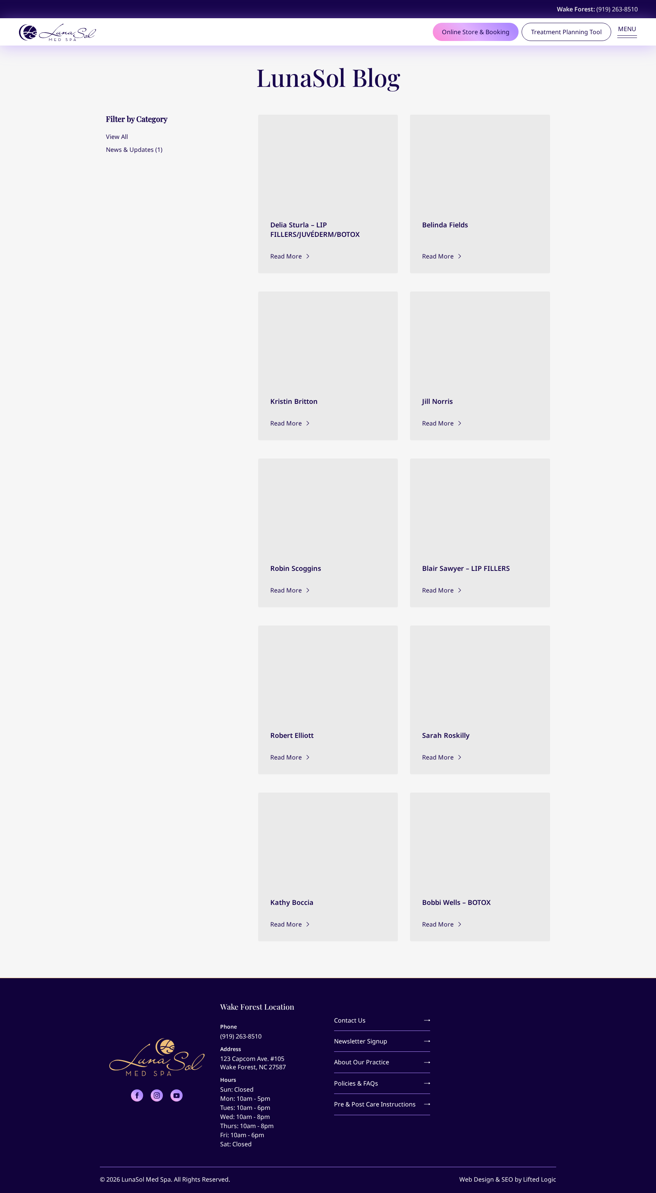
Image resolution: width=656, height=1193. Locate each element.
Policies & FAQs (356, 1083)
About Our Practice (361, 1062)
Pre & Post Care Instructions (375, 1104)
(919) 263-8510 (617, 9)
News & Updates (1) (134, 149)
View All (117, 136)
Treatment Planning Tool (566, 32)
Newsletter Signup (360, 1041)
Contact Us (350, 1020)
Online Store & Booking (475, 32)
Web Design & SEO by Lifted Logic (507, 1179)
